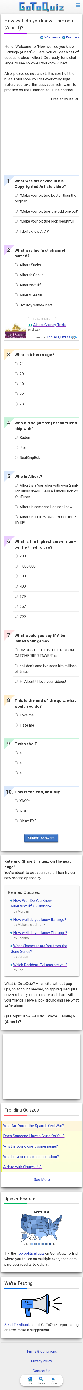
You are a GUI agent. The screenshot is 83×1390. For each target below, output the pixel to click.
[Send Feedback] (41, 1305)
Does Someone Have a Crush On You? (33, 1136)
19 (21, 384)
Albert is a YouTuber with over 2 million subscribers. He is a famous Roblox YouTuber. (46, 491)
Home (30, 1383)
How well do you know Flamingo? (40, 933)
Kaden (24, 437)
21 (21, 364)
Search (41, 1383)
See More (42, 1179)
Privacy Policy (41, 1361)
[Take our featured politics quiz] (41, 1228)
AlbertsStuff (30, 285)
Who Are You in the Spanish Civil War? (33, 1126)
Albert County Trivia (49, 325)
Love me (26, 715)
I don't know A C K (34, 231)
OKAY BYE (28, 821)
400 (22, 586)
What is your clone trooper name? (30, 1146)
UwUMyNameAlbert (36, 305)
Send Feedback (17, 1325)
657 (22, 606)
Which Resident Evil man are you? (40, 965)
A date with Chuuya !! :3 (22, 1167)
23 (21, 404)
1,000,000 (27, 566)
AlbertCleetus (31, 295)
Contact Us (41, 1371)
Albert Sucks (30, 265)
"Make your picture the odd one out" (48, 211)
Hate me (26, 725)
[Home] (41, 7)
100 (22, 576)
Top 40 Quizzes (58, 337)
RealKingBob (29, 457)
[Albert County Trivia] (15, 330)
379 (22, 596)
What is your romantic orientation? (31, 1157)
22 (21, 394)
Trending (53, 1383)
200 (22, 556)
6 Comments (52, 37)
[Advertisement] (41, 137)
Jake (23, 448)
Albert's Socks (31, 275)
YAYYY (24, 801)
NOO (23, 811)
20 (21, 374)
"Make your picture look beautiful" (47, 221)
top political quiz (30, 1253)
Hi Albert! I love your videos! (42, 681)
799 (22, 616)
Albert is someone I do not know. (46, 507)
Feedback (72, 37)
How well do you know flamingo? (39, 919)
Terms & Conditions (41, 1351)
